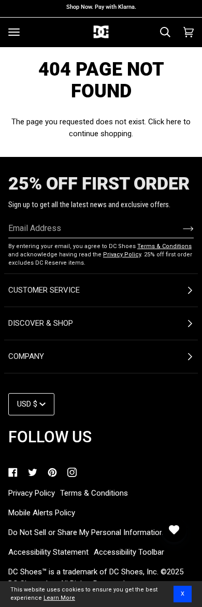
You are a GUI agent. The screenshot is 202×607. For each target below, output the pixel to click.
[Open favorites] (174, 529)
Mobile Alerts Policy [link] (41, 512)
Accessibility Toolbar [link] (129, 552)
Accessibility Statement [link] (48, 552)
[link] (13, 472)
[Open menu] (14, 32)
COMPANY (26, 356)
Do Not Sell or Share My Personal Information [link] (86, 532)
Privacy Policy (122, 254)
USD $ (27, 404)
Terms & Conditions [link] (94, 493)
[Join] (180, 228)
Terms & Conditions (164, 246)
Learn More (59, 598)
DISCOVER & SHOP (40, 323)
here (173, 121)
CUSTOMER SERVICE (44, 290)
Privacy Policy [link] (31, 493)
